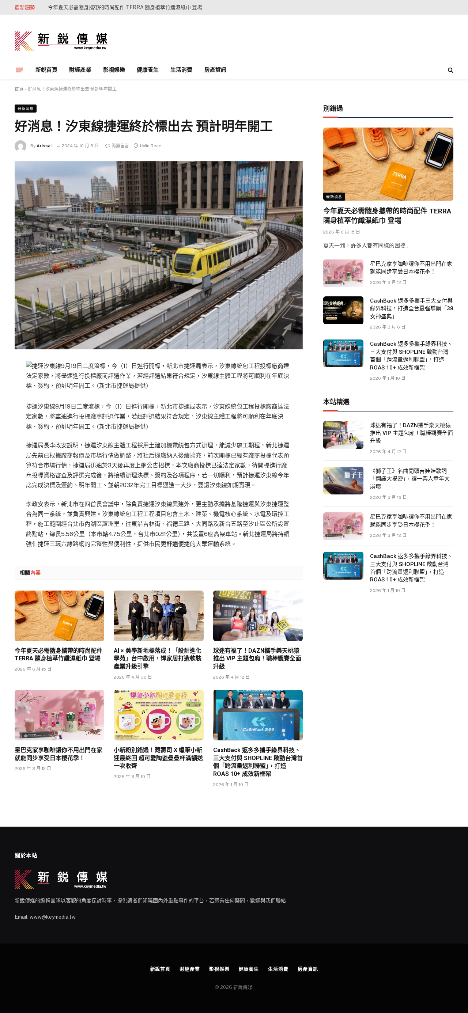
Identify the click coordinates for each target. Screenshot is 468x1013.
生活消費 (181, 70)
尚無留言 (120, 145)
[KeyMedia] (61, 41)
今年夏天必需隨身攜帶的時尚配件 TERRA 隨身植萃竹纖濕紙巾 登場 (58, 654)
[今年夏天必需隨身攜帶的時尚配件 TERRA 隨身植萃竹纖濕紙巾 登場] (59, 616)
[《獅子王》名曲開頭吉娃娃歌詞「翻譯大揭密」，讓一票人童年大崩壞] (343, 480)
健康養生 (148, 70)
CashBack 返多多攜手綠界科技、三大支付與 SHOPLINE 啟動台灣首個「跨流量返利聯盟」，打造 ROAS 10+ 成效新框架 (258, 762)
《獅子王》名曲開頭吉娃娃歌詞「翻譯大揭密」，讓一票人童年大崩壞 (410, 479)
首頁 (19, 89)
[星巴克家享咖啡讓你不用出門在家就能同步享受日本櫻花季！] (59, 715)
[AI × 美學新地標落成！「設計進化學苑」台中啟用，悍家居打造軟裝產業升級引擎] (158, 616)
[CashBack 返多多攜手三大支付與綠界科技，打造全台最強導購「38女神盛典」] (343, 310)
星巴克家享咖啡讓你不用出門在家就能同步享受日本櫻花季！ (58, 754)
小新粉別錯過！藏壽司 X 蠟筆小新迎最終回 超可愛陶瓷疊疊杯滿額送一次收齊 (158, 758)
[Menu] (19, 70)
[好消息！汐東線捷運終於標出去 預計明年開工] (159, 255)
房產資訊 (215, 70)
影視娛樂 (114, 70)
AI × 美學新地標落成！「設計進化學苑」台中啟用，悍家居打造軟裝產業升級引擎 (130, 7)
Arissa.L (45, 145)
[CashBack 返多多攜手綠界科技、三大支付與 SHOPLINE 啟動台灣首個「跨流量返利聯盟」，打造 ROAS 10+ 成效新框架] (258, 715)
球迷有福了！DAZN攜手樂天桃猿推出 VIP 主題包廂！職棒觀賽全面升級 (257, 658)
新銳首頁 (46, 70)
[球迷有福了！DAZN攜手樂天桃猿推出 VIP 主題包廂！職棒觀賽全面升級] (258, 616)
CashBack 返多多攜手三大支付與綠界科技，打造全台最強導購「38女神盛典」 (411, 308)
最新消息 (26, 108)
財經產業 (80, 70)
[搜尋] (449, 70)
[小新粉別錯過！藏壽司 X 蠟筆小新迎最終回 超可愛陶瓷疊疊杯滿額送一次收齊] (158, 715)
